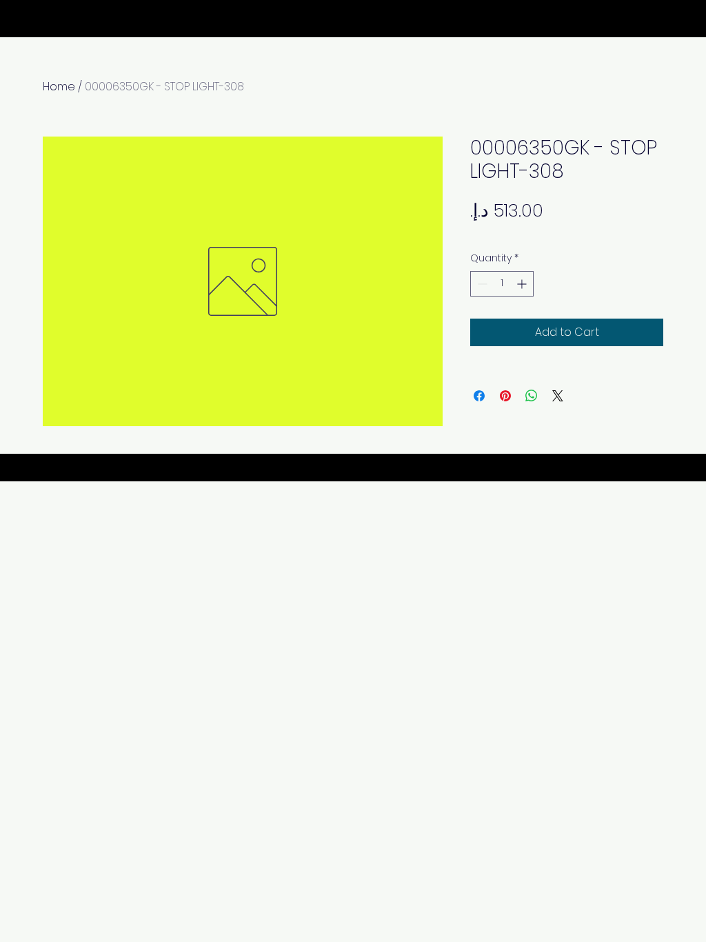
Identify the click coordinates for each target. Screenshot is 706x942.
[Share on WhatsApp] (531, 396)
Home (59, 86)
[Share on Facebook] (479, 396)
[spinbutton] (502, 284)
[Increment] (523, 284)
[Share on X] (557, 396)
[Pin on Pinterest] (505, 396)
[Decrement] (481, 284)
